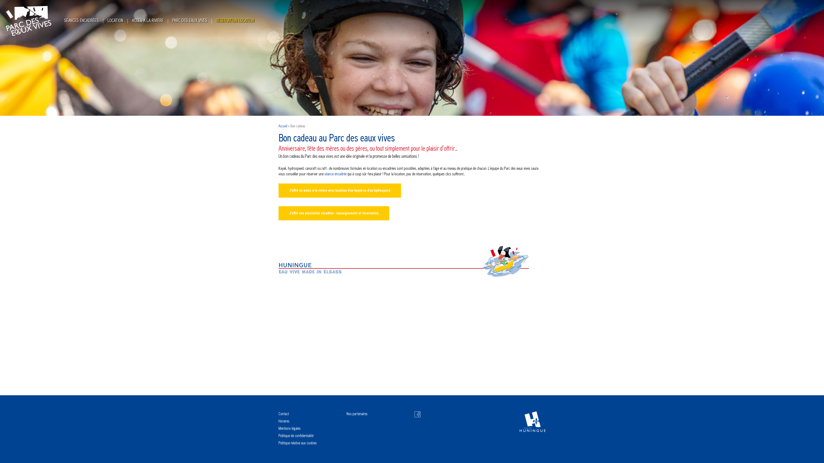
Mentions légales (290, 429)
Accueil (283, 126)
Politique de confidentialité (296, 436)
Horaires (284, 421)
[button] (340, 190)
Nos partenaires (357, 414)
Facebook (418, 414)
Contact (284, 414)
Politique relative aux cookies (298, 443)
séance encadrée (335, 174)
